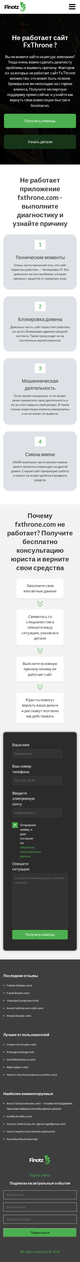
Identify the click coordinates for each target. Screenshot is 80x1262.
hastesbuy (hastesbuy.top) (22, 1139)
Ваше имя (20, 744)
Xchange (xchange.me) (20, 1052)
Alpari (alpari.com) (17, 1067)
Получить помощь (40, 120)
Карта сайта (40, 1175)
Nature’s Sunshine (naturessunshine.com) (32, 1074)
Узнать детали (40, 141)
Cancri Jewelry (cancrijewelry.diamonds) (31, 1131)
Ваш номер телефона (21, 769)
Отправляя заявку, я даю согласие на (27, 840)
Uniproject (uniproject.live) (23, 1000)
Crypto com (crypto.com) (21, 1044)
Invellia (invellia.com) (19, 1116)
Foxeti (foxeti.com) (18, 993)
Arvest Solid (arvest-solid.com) (25, 1008)
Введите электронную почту (23, 798)
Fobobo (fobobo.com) (19, 985)
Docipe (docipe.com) (19, 1015)
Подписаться (40, 1232)
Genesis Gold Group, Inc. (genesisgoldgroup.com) (36, 1124)
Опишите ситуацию (21, 866)
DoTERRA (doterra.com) (21, 1059)
